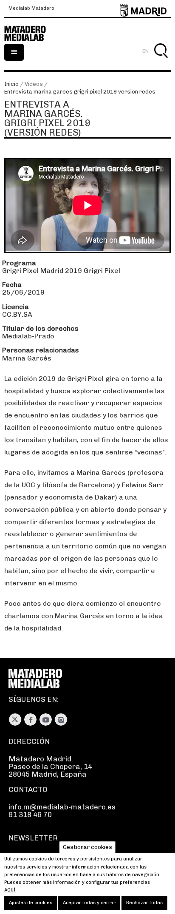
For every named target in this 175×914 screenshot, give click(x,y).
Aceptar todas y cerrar (89, 902)
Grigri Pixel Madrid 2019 (42, 271)
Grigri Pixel (102, 271)
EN (145, 51)
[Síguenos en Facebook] (30, 719)
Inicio (11, 84)
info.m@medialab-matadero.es (62, 807)
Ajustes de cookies (30, 902)
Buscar (161, 60)
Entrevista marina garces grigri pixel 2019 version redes (79, 91)
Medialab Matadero (31, 8)
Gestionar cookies (87, 847)
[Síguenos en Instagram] (61, 719)
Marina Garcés (26, 358)
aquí (10, 890)
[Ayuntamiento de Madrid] (143, 8)
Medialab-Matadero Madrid (29, 34)
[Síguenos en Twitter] (15, 719)
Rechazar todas (144, 902)
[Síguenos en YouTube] (45, 719)
